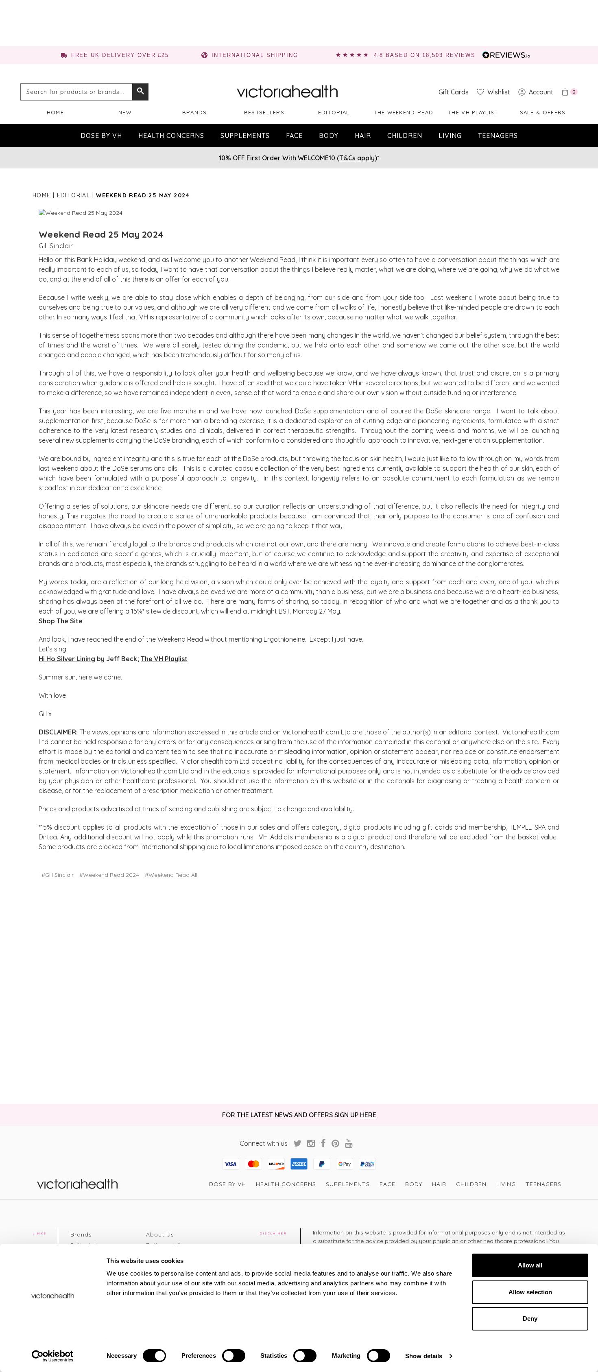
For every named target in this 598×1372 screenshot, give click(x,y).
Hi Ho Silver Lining (67, 659)
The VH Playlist (164, 659)
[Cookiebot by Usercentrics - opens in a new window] (52, 1356)
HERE (368, 1115)
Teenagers (498, 135)
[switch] (233, 1355)
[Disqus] (299, 991)
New (124, 112)
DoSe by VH (101, 135)
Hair (363, 135)
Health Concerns (171, 135)
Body (328, 135)
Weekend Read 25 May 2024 (101, 234)
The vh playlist (473, 112)
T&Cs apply (357, 158)
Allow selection (530, 1292)
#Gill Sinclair (57, 874)
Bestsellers (264, 112)
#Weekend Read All (171, 874)
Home (55, 112)
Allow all (530, 1265)
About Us (160, 1234)
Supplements (245, 135)
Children (404, 135)
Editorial (334, 112)
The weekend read (403, 112)
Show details (423, 1355)
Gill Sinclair (56, 246)
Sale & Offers (543, 112)
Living (450, 135)
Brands (194, 112)
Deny (530, 1318)
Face (294, 135)
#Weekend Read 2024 (109, 874)
